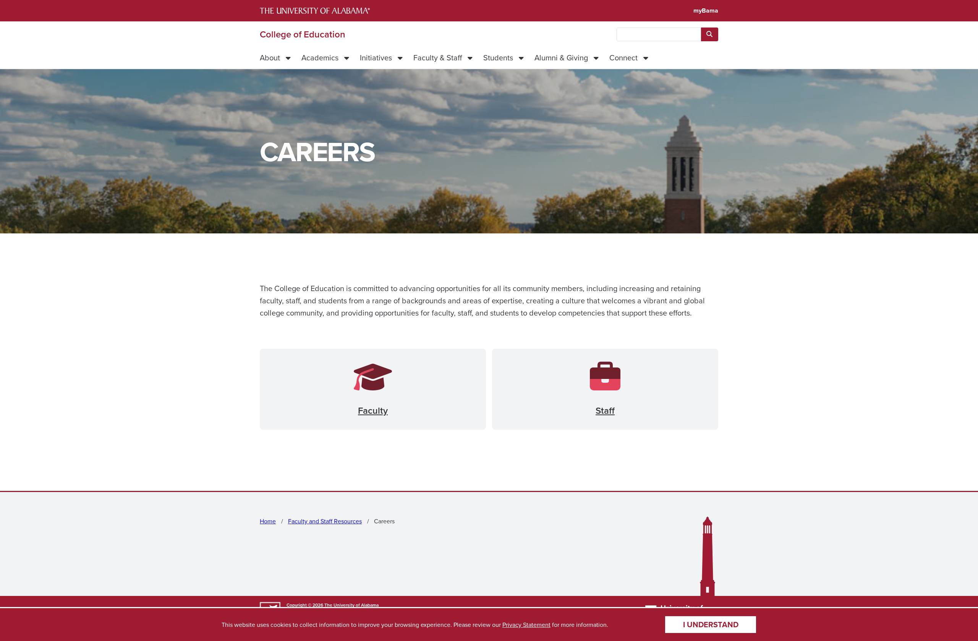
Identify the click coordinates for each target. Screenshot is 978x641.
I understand (710, 624)
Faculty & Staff (437, 57)
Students (498, 57)
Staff (605, 411)
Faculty (373, 411)
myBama (705, 10)
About (270, 57)
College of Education (302, 34)
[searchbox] (659, 34)
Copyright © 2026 (305, 605)
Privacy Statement (526, 624)
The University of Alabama (351, 605)
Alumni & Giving (561, 57)
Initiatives (376, 57)
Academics (319, 57)
